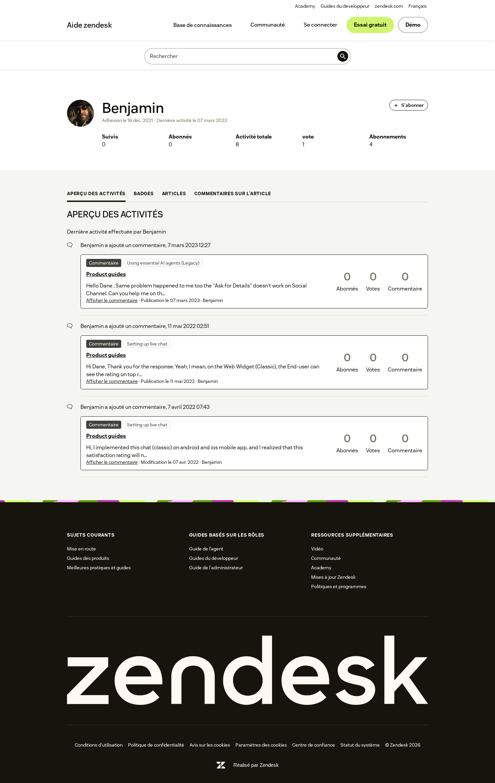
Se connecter (320, 24)
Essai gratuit (370, 24)
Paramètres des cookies (261, 745)
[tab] (96, 194)
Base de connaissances (202, 25)
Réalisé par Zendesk (256, 764)
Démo (413, 24)
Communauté (268, 24)
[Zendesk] (247, 670)
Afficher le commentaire (112, 300)
